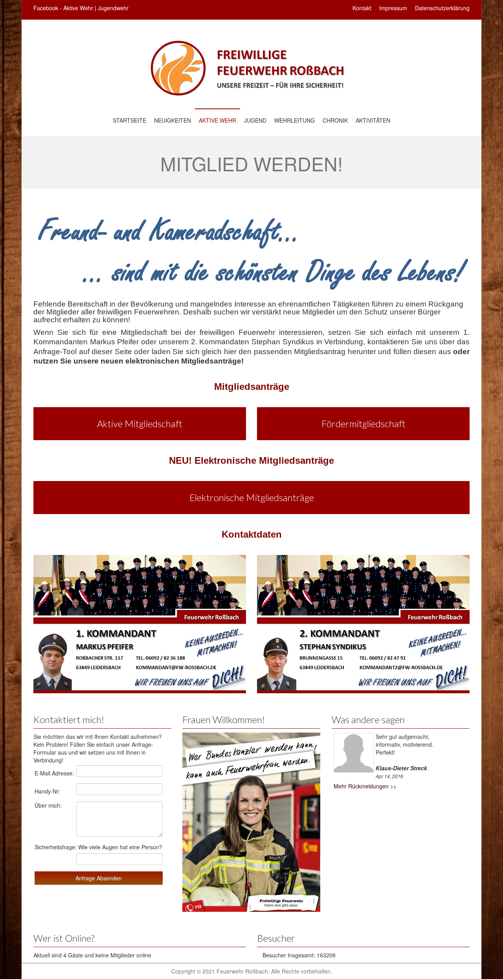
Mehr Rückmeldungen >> (365, 786)
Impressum (393, 8)
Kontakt (361, 8)
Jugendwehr (113, 8)
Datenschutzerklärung (442, 8)
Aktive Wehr (78, 8)
